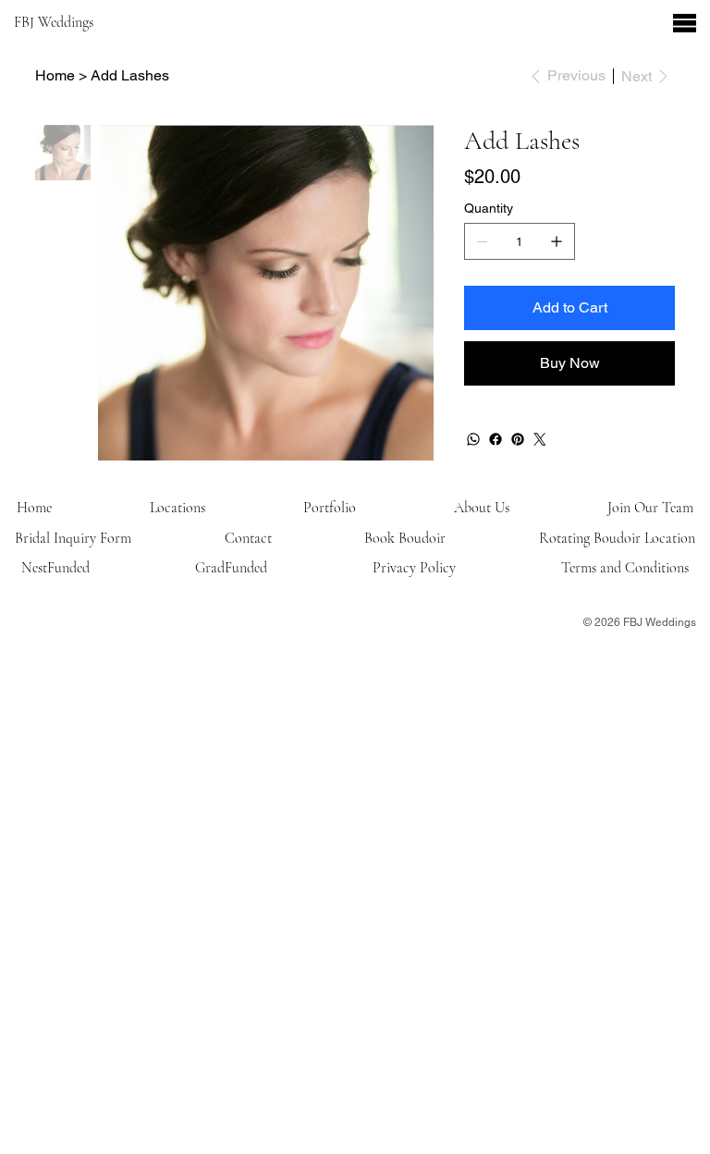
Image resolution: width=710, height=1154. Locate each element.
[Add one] (556, 241)
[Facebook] (495, 439)
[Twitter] (540, 439)
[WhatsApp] (473, 439)
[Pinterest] (517, 439)
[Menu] (684, 22)
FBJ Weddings (55, 22)
